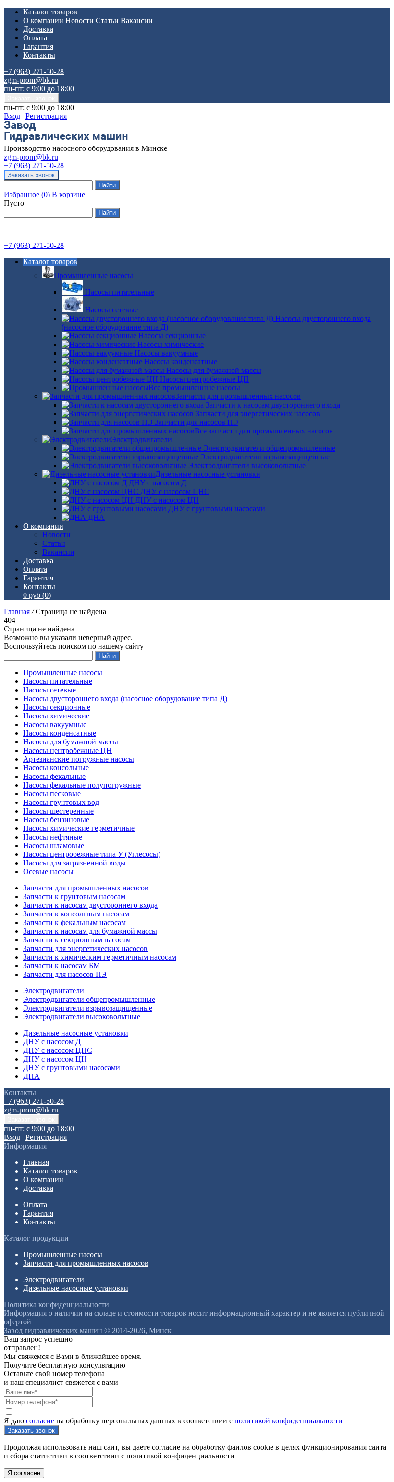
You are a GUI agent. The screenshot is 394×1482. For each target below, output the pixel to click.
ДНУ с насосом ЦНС (57, 1050)
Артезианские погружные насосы (78, 759)
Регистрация (46, 116)
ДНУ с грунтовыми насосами (71, 1067)
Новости (79, 20)
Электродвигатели (141, 439)
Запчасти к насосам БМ (61, 966)
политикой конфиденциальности (288, 1421)
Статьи (107, 20)
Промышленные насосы (93, 276)
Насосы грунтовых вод (61, 802)
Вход (12, 116)
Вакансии (137, 20)
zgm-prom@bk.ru (31, 80)
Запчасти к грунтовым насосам (74, 896)
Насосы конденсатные (59, 733)
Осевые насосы (48, 871)
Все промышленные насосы (194, 387)
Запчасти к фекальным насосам (74, 922)
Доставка (38, 29)
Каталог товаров (50, 12)
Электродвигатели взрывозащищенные (87, 1008)
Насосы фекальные (54, 776)
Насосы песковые (52, 794)
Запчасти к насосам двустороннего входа (90, 905)
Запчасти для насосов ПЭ (65, 974)
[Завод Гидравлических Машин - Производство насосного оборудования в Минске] (66, 140)
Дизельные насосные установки (207, 474)
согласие (40, 1421)
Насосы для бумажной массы (70, 742)
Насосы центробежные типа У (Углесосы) (91, 854)
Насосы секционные (56, 707)
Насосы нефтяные (52, 837)
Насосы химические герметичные (79, 828)
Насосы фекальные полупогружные (82, 785)
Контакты (39, 55)
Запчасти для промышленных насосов (238, 396)
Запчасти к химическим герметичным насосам (99, 957)
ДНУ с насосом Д (52, 1041)
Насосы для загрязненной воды (74, 863)
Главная (18, 611)
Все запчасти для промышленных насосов (264, 431)
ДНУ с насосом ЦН (55, 1059)
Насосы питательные (57, 681)
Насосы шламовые (53, 845)
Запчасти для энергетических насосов (85, 948)
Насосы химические (56, 716)
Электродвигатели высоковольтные (81, 1017)
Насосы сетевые (49, 690)
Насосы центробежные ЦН (67, 750)
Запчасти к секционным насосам (77, 940)
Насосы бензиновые (56, 819)
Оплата (35, 38)
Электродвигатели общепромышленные (89, 999)
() (27, 194)
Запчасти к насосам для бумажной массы (90, 931)
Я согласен (24, 1473)
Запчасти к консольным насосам (76, 914)
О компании (44, 20)
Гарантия (38, 46)
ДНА (31, 1076)
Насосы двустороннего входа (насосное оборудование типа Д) (125, 698)
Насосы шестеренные (58, 811)
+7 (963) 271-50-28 (34, 71)
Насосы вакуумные (54, 724)
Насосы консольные (56, 768)
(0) (37, 595)
